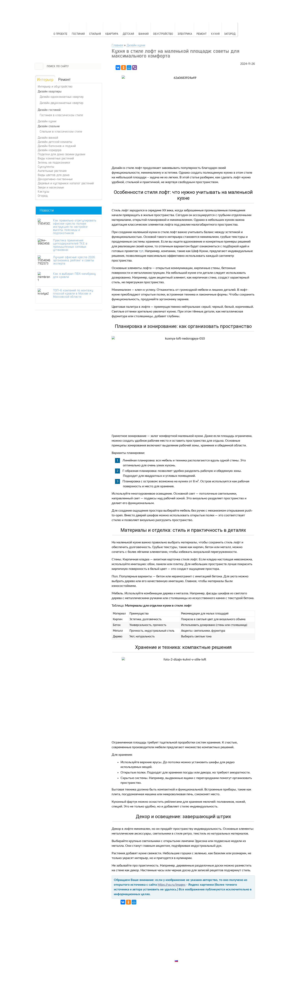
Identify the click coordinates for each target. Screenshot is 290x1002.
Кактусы (43, 191)
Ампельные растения (52, 170)
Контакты (183, 947)
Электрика (185, 33)
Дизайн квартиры (50, 91)
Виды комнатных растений (56, 158)
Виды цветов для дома (53, 174)
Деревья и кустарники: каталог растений (66, 183)
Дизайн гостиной (49, 110)
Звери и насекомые (51, 187)
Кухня (215, 33)
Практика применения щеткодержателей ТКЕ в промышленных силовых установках (70, 245)
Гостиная (78, 33)
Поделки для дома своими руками (61, 154)
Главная (117, 45)
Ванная (143, 33)
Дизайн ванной (48, 137)
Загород (230, 33)
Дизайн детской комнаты (55, 141)
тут (141, 251)
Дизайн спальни (49, 126)
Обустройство (163, 33)
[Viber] (134, 67)
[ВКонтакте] (118, 67)
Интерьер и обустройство (55, 86)
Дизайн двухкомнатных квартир (61, 103)
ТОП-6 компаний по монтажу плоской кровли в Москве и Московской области (73, 293)
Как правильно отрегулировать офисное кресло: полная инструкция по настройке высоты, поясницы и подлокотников (74, 226)
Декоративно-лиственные (55, 179)
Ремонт (201, 33)
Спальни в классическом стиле (61, 131)
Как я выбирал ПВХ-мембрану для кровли (74, 275)
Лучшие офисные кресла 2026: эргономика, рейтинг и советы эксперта (74, 260)
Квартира (111, 33)
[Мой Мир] (129, 67)
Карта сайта (185, 956)
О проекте (60, 33)
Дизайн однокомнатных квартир (61, 96)
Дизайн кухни (136, 45)
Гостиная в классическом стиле (61, 115)
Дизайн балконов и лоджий (57, 145)
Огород (43, 195)
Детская (128, 33)
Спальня (95, 33)
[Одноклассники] (123, 67)
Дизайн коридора (49, 149)
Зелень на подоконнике (54, 162)
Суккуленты (46, 166)
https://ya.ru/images (171, 884)
